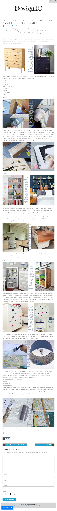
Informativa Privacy (38, 506)
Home (5, 20)
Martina (16, 26)
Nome (5, 474)
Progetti (41, 20)
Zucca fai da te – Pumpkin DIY (44, 444)
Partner (51, 20)
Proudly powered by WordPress (22, 506)
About (14, 20)
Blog (32, 20)
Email (4, 480)
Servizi (23, 20)
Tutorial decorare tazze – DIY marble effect (16, 444)
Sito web (5, 485)
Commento (6, 455)
